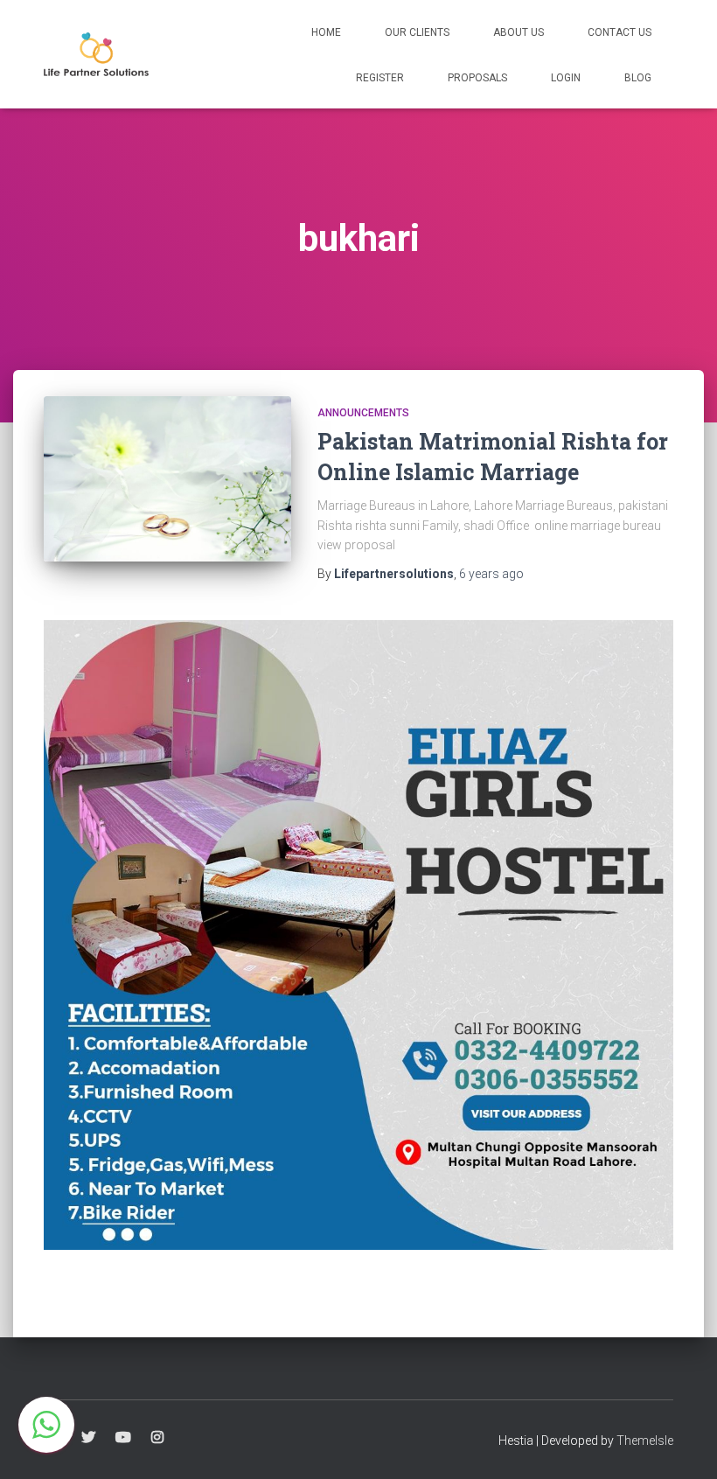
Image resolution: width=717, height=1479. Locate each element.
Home (326, 32)
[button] (46, 1425)
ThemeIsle (644, 1441)
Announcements (363, 413)
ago (491, 574)
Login (566, 78)
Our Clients (417, 32)
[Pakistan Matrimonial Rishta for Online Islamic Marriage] (167, 479)
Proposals (477, 78)
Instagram (157, 1438)
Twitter (88, 1438)
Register (380, 78)
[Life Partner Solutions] (96, 54)
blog (637, 78)
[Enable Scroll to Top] (682, 1444)
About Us (518, 32)
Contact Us (619, 32)
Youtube (123, 1438)
